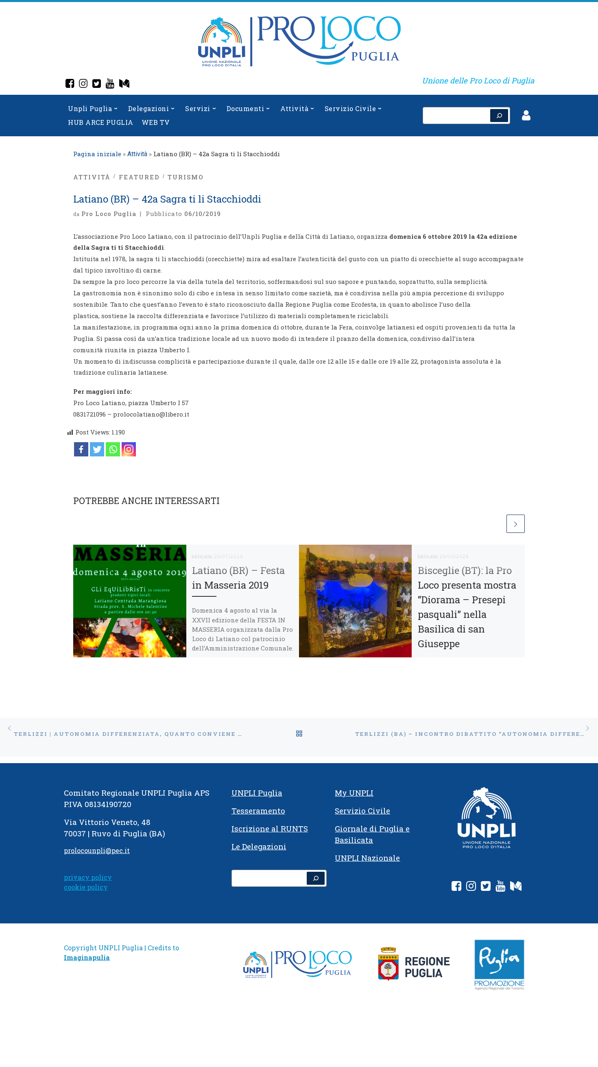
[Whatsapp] (113, 449)
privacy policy (88, 877)
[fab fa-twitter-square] (486, 887)
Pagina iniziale (97, 154)
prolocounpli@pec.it (97, 850)
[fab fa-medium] (516, 887)
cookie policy (86, 887)
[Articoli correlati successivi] (515, 524)
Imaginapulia (87, 957)
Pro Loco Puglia (108, 213)
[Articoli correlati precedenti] (496, 524)
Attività (137, 154)
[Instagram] (83, 84)
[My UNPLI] (124, 84)
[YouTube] (110, 84)
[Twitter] (96, 84)
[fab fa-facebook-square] (456, 887)
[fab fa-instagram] (471, 887)
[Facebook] (69, 84)
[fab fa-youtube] (500, 887)
